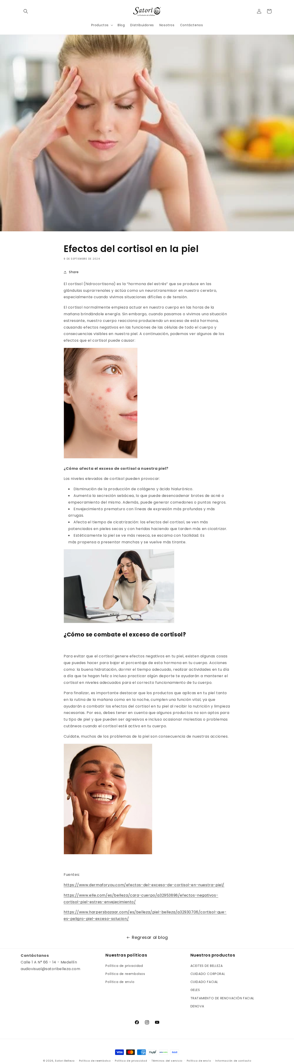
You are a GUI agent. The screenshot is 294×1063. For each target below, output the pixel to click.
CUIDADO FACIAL (204, 982)
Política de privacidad (124, 965)
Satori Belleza (65, 1061)
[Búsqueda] (26, 11)
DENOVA (197, 1006)
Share (74, 272)
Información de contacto (233, 1061)
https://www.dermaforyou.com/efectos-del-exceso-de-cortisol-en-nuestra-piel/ (144, 885)
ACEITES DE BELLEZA (206, 965)
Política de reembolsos (125, 973)
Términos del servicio (166, 1061)
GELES (195, 990)
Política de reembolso (95, 1061)
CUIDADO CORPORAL (207, 973)
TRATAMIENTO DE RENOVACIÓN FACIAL (222, 998)
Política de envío (119, 982)
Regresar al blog (150, 937)
